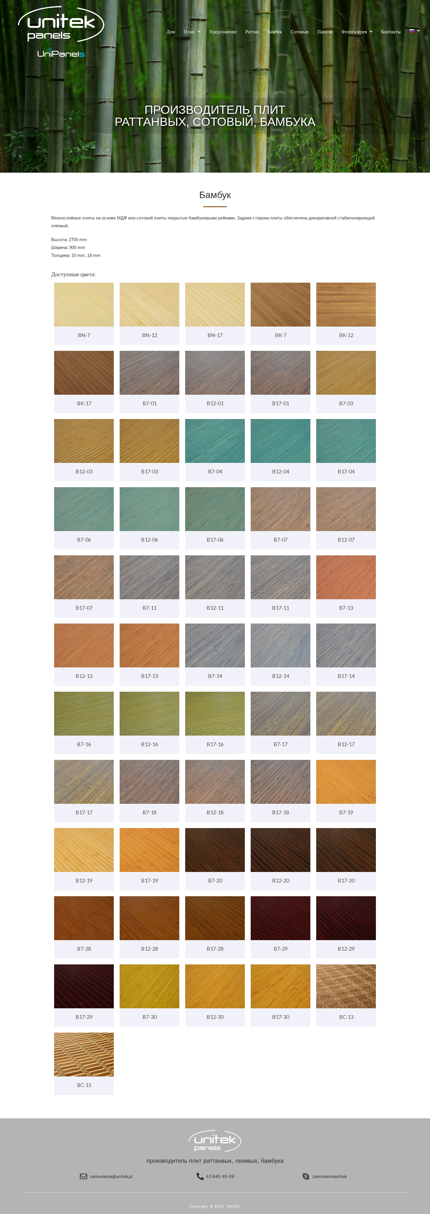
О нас (189, 31)
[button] (192, 31)
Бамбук (275, 31)
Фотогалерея (354, 31)
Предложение (223, 31)
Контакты (391, 31)
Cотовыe (300, 31)
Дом (170, 31)
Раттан (252, 31)
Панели (325, 31)
